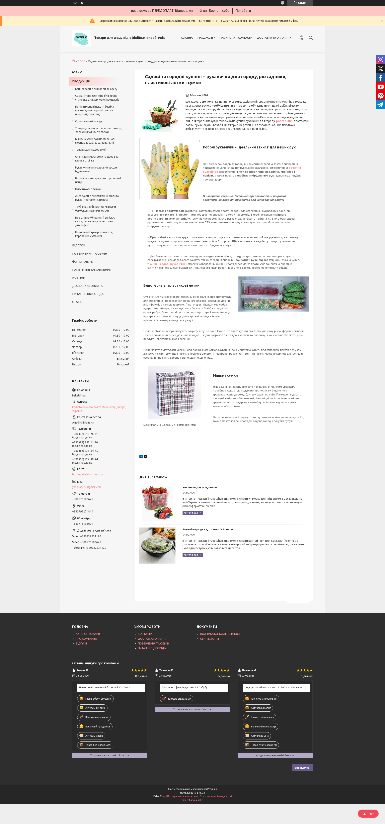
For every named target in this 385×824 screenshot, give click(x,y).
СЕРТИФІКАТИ (209, 638)
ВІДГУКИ (78, 245)
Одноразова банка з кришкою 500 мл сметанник (273, 687)
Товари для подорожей (90, 149)
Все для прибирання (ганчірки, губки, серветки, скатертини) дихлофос (95, 221)
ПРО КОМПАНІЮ (86, 638)
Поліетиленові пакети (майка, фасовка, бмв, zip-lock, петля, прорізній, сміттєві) (94, 110)
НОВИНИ (78, 277)
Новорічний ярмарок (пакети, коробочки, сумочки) (94, 234)
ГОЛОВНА (186, 37)
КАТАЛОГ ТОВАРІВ (88, 633)
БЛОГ (81, 61)
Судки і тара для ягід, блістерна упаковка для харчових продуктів (97, 97)
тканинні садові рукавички (166, 263)
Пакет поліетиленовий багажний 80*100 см (104, 687)
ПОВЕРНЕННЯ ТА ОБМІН (89, 253)
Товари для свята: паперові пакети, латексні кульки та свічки (98, 130)
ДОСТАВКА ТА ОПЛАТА (272, 37)
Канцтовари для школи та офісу (96, 89)
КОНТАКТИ (245, 37)
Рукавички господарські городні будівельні (96, 169)
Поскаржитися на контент (182, 796)
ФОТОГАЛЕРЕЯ (83, 261)
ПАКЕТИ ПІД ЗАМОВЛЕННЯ (91, 269)
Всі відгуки (302, 767)
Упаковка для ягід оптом (199, 487)
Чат (371, 813)
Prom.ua (212, 789)
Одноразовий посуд (88, 121)
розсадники (284, 121)
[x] (145, 457)
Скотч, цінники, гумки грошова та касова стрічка (97, 158)
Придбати (243, 10)
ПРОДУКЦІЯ (205, 37)
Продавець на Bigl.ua (192, 792)
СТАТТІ (77, 302)
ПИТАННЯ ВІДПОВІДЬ (88, 294)
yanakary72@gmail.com (86, 487)
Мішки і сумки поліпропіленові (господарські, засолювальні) (95, 140)
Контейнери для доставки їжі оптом (207, 529)
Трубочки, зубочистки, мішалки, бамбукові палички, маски (96, 208)
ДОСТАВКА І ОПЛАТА (87, 285)
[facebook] (141, 457)
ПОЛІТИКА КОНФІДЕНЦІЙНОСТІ (220, 633)
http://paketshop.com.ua (87, 474)
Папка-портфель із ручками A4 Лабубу (184, 687)
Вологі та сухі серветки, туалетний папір (98, 180)
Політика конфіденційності (216, 796)
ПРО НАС (225, 37)
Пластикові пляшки (88, 189)
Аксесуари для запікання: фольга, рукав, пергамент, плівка (97, 197)
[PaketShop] (81, 38)
